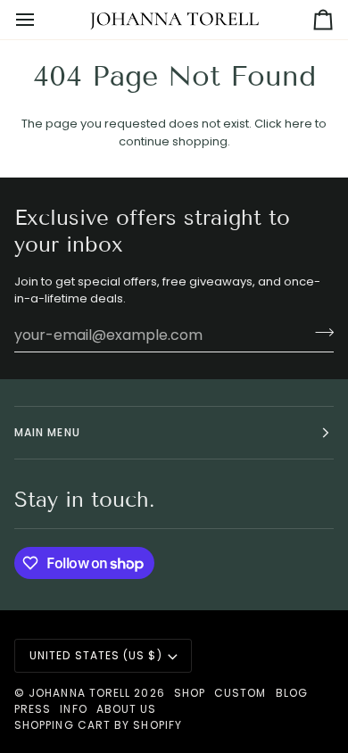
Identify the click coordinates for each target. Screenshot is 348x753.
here (298, 123)
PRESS (32, 708)
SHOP (189, 692)
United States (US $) (95, 655)
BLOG (292, 692)
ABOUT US (126, 708)
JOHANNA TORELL (79, 692)
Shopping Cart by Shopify (98, 724)
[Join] (319, 333)
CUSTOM (240, 692)
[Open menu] (41, 19)
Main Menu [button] (47, 432)
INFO (73, 708)
